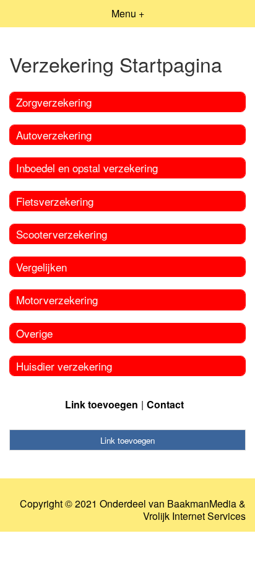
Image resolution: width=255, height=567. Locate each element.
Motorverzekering (57, 299)
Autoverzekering (54, 135)
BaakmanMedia (201, 504)
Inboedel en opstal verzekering (87, 167)
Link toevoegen (101, 404)
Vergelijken (41, 267)
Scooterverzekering (61, 234)
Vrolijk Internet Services (194, 516)
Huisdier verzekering (64, 366)
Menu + (127, 13)
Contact (165, 404)
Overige (34, 333)
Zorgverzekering (54, 102)
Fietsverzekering (54, 201)
